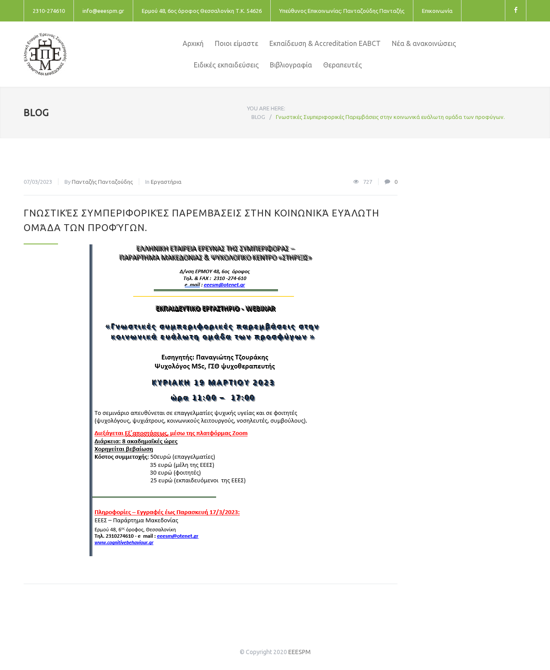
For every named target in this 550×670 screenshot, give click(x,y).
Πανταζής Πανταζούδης (102, 182)
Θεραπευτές (342, 65)
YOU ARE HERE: (266, 108)
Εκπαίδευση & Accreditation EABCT (325, 43)
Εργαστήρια (166, 182)
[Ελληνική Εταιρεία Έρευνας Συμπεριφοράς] (103, 54)
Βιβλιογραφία (291, 65)
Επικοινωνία (437, 11)
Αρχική (193, 43)
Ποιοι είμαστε (236, 43)
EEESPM (299, 652)
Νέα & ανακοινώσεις (424, 43)
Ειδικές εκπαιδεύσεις (226, 65)
